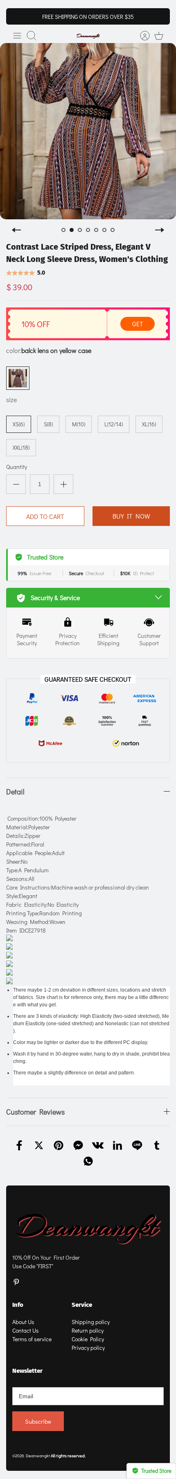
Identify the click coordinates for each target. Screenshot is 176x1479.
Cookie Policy (88, 1339)
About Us (23, 1322)
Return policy (88, 1330)
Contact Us (25, 1330)
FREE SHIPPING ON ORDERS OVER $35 (88, 16)
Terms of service (32, 1339)
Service (82, 1304)
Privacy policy (88, 1348)
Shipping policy (91, 1322)
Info (17, 1304)
